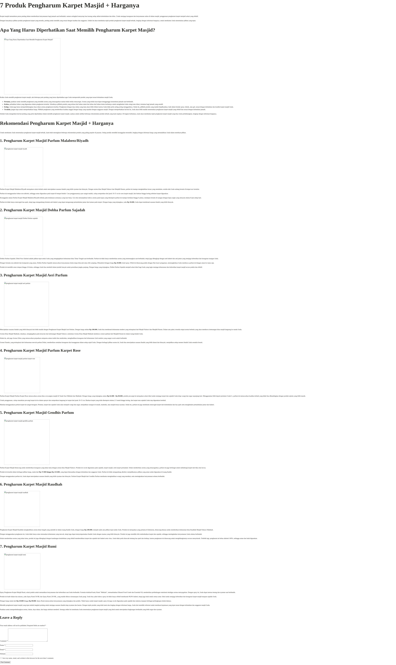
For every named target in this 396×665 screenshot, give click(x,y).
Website (2, 654)
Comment (4, 641)
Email (2, 649)
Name (2, 645)
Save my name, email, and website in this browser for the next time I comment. (28, 658)
